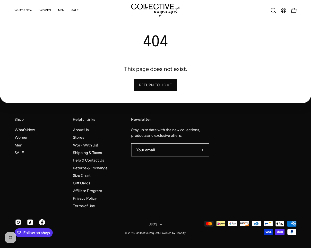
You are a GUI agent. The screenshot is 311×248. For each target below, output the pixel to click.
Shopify (180, 233)
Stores (78, 137)
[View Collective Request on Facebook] (41, 222)
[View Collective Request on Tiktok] (29, 222)
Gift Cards (81, 183)
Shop (19, 120)
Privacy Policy (85, 198)
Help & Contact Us (88, 160)
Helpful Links (84, 120)
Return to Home (155, 85)
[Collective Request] (155, 10)
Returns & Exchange (90, 167)
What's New (25, 130)
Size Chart (82, 175)
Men (18, 145)
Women (21, 137)
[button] (273, 10)
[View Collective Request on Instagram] (17, 222)
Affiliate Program (87, 190)
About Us (81, 130)
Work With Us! (85, 145)
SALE (19, 152)
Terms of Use (84, 206)
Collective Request (147, 233)
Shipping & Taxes (87, 152)
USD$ (152, 224)
